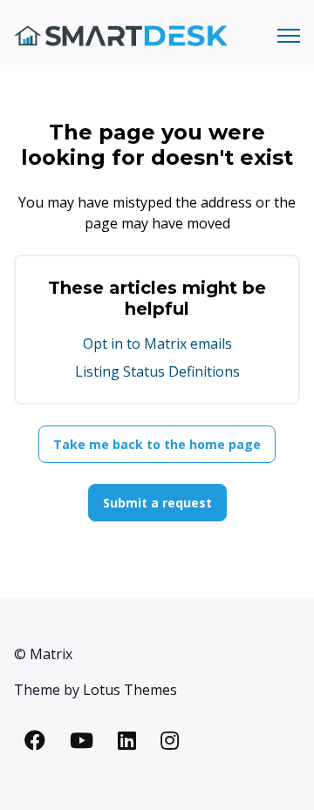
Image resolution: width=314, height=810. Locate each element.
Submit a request (157, 502)
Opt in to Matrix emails (157, 343)
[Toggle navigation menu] (288, 36)
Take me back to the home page (157, 444)
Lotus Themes (130, 689)
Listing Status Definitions (157, 371)
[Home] (121, 36)
